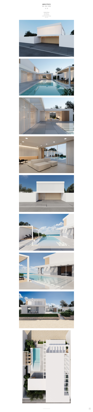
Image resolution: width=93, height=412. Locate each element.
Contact (49, 6)
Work (43, 6)
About (46, 6)
